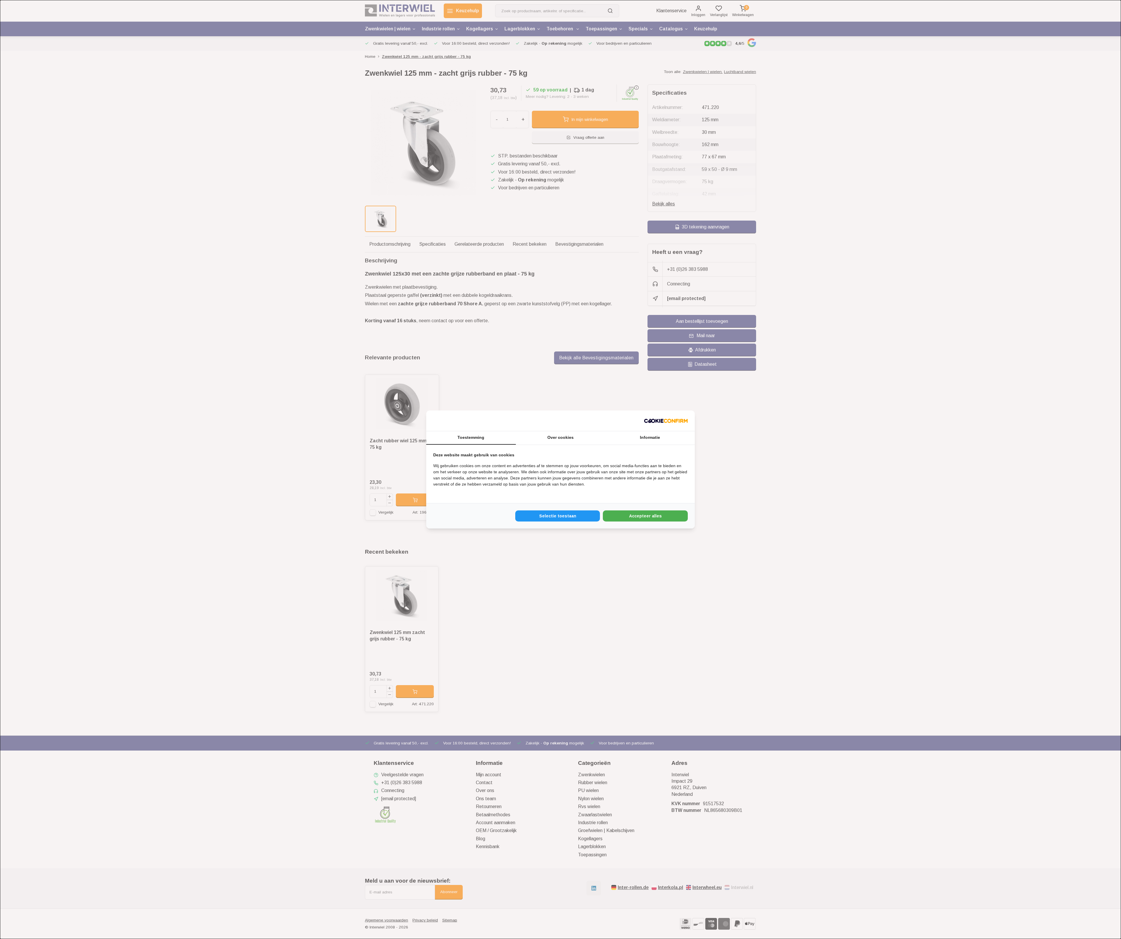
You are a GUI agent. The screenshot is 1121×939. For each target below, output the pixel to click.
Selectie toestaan (557, 516)
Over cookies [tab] (560, 437)
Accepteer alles (645, 516)
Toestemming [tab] (470, 437)
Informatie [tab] (650, 437)
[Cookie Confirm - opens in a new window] (666, 420)
